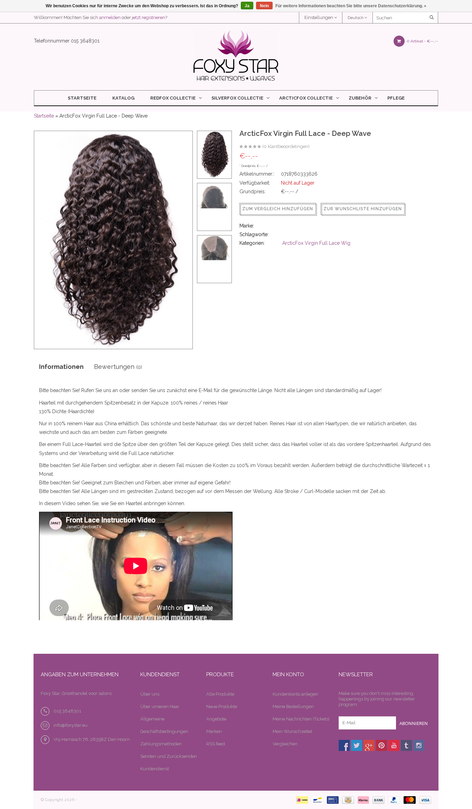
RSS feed (215, 743)
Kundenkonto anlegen (295, 694)
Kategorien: (252, 243)
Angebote (216, 719)
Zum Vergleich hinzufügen (277, 208)
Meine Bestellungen (293, 706)
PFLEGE (396, 98)
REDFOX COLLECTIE (173, 98)
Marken (214, 731)
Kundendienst (154, 768)
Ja (247, 5)
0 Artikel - (422, 41)
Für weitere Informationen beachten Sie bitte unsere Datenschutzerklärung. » (350, 5)
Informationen (61, 366)
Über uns (149, 694)
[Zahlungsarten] (301, 799)
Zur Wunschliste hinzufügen (362, 208)
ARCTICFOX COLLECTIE (306, 98)
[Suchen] (432, 17)
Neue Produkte (221, 706)
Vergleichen (285, 743)
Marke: (246, 226)
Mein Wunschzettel (292, 731)
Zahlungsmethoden (161, 743)
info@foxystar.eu (70, 725)
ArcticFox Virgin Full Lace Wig (316, 243)
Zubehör (360, 98)
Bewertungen (118, 366)
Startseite (82, 98)
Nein (264, 5)
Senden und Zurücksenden (168, 756)
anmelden (110, 17)
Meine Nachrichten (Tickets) (301, 719)
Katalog (123, 98)
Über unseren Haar (159, 706)
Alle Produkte (220, 694)
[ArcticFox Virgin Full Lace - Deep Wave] (250, 146)
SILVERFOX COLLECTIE (237, 98)
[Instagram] (418, 745)
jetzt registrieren (148, 17)
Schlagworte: (253, 234)
